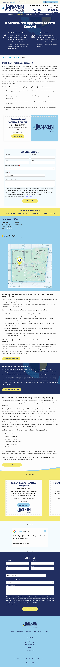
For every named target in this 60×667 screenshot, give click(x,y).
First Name (7, 154)
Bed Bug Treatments (49, 213)
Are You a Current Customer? (12, 165)
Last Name (33, 154)
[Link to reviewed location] (30, 531)
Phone (6, 160)
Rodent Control (22, 213)
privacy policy (29, 196)
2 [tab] (31, 518)
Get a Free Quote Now (11, 358)
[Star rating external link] (16, 2)
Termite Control (10, 213)
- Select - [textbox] (8, 168)
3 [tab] (32, 551)
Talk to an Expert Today (12, 389)
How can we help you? (10, 179)
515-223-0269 (8, 228)
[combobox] (30, 168)
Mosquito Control (35, 213)
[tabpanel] (24, 498)
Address (7, 172)
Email (32, 160)
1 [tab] (29, 518)
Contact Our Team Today (12, 465)
